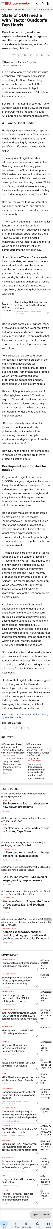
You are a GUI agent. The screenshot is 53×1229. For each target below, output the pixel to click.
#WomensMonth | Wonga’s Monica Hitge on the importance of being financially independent (19, 1114)
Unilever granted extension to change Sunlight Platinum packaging (26, 854)
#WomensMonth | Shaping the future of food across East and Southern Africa (26, 905)
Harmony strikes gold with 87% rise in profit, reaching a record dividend (19, 1094)
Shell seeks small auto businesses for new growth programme (26, 805)
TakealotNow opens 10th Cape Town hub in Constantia (18, 1064)
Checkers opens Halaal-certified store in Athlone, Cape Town (26, 829)
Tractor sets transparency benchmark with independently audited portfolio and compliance (36, 771)
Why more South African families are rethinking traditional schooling (15, 1048)
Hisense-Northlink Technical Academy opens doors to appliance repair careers (17, 1196)
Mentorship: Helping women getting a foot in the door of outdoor (31, 305)
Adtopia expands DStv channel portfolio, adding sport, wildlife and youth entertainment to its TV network (26, 935)
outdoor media (39, 714)
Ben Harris (15, 717)
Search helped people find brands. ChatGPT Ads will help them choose (16, 998)
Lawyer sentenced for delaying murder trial (18, 1181)
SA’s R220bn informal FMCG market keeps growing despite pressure (25, 878)
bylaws (5, 717)
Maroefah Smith (8, 1121)
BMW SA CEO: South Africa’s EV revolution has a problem (19, 1131)
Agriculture (31, 10)
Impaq (4, 1054)
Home (3, 10)
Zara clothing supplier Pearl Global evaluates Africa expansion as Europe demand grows (20, 1164)
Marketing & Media (16, 10)
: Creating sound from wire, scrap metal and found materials (19, 1015)
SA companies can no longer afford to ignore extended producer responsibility (17, 980)
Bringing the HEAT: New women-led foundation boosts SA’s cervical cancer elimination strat (19, 1146)
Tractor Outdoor (35, 312)
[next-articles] (50, 748)
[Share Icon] (47, 313)
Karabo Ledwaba (9, 860)
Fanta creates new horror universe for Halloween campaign (20, 964)
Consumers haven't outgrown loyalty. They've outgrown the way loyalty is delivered (13, 764)
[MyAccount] (48, 4)
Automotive (44, 10)
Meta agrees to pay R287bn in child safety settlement (18, 1032)
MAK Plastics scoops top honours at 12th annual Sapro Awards (20, 1079)
